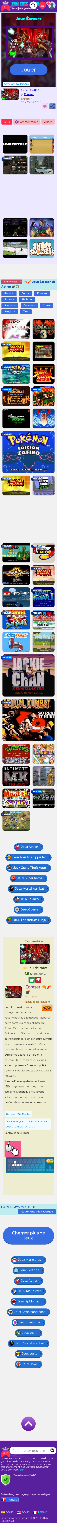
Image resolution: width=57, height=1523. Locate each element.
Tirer (26, 311)
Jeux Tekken (30, 899)
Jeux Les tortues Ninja (30, 920)
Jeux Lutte (29, 1353)
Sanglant (9, 311)
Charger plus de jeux (28, 1235)
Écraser (42, 1512)
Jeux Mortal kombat (29, 888)
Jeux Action (29, 847)
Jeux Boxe (29, 1364)
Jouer (28, 69)
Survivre (9, 299)
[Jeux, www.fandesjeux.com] (20, 6)
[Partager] (52, 106)
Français (12, 1499)
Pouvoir (9, 293)
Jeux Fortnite (29, 1270)
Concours (29, 305)
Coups (25, 293)
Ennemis (42, 293)
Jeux (7, 122)
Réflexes (27, 299)
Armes (46, 305)
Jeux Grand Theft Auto (29, 867)
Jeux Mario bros (29, 1259)
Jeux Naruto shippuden (29, 857)
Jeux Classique (29, 1322)
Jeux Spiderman (29, 1301)
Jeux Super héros (29, 878)
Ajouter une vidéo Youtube (37, 1211)
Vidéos (47, 122)
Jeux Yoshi (29, 1332)
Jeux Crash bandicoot (29, 1312)
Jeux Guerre (29, 909)
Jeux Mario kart (30, 1291)
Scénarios (9, 305)
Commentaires (27, 122)
